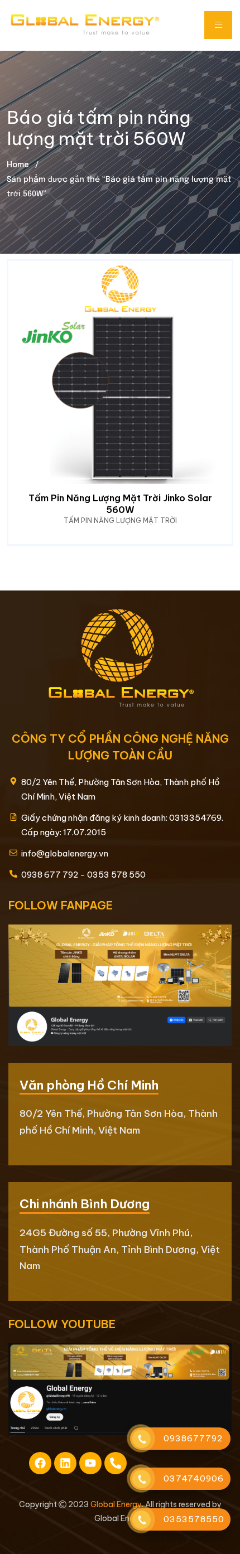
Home (18, 164)
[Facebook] (40, 1463)
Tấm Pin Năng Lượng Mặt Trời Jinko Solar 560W (120, 503)
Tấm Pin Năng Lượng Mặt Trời (120, 520)
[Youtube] (90, 1463)
